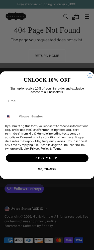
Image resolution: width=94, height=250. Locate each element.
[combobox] (11, 116)
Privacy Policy (39, 148)
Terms (57, 148)
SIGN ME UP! (47, 157)
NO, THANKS (47, 169)
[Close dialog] (90, 75)
